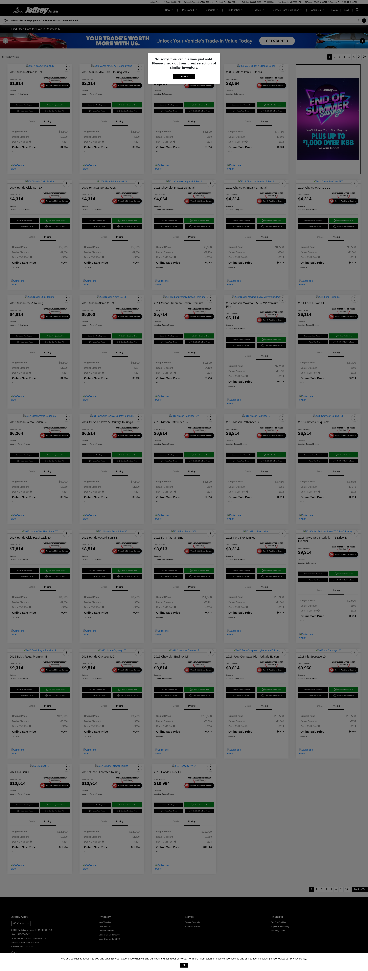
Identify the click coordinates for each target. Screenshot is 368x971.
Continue (184, 77)
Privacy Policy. (298, 958)
